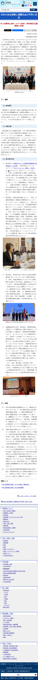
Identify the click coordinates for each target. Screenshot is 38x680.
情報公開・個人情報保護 (10, 648)
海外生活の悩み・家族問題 (10, 624)
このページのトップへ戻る (27, 496)
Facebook (26, 6)
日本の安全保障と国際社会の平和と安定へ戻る (17, 501)
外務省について (7, 508)
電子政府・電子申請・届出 (10, 646)
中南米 (6, 599)
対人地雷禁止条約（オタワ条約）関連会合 (15, 484)
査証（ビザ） (7, 631)
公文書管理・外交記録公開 (10, 650)
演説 (4, 547)
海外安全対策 (7, 616)
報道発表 (5, 542)
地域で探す (6, 590)
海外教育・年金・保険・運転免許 (12, 626)
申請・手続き (7, 643)
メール (28, 30)
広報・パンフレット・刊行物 (11, 551)
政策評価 (5, 525)
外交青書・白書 (7, 564)
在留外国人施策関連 (8, 633)
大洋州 (6, 594)
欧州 (5, 601)
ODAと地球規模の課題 (9, 573)
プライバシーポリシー (26, 664)
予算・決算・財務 (8, 523)
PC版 (24, 2)
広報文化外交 (7, 577)
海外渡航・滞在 (7, 613)
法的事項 (3, 664)
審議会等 (5, 519)
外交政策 (5, 562)
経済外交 (5, 575)
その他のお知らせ (8, 555)
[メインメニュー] (35, 4)
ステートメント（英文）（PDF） (24, 168)
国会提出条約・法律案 (9, 527)
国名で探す (6, 607)
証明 (4, 637)
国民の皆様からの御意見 (10, 658)
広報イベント (7, 553)
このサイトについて (8, 532)
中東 (5, 603)
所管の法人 (6, 521)
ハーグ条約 (6, 622)
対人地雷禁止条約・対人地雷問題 (13, 487)
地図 (18, 674)
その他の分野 (7, 581)
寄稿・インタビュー (8, 549)
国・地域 (5, 588)
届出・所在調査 (7, 620)
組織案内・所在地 (8, 513)
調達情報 (5, 652)
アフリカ (6, 605)
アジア (6, 592)
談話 (4, 545)
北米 (5, 596)
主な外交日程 (7, 566)
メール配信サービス (8, 656)
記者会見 (5, 540)
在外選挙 (5, 628)
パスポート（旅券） (8, 618)
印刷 (35, 30)
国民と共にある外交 (8, 579)
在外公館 (5, 515)
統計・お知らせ (7, 635)
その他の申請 (7, 654)
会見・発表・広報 (8, 538)
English (29, 2)
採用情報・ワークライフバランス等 (13, 517)
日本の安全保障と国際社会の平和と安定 (14, 571)
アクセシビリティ (12, 664)
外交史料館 (6, 530)
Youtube (31, 6)
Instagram (28, 6)
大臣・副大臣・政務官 (9, 511)
